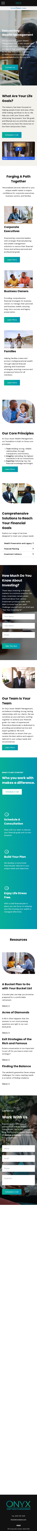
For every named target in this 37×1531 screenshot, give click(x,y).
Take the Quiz (11, 646)
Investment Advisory (13, 554)
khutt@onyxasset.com (18, 1519)
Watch (5, 1059)
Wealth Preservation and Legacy (18, 543)
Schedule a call (11, 1192)
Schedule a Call (11, 135)
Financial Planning (11, 549)
